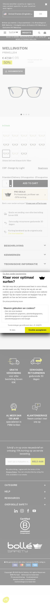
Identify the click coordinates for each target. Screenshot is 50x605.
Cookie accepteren (37, 330)
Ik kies (12, 330)
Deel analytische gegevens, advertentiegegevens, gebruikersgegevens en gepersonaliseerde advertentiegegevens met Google (24, 316)
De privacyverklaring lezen (13, 301)
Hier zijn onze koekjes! (13, 311)
